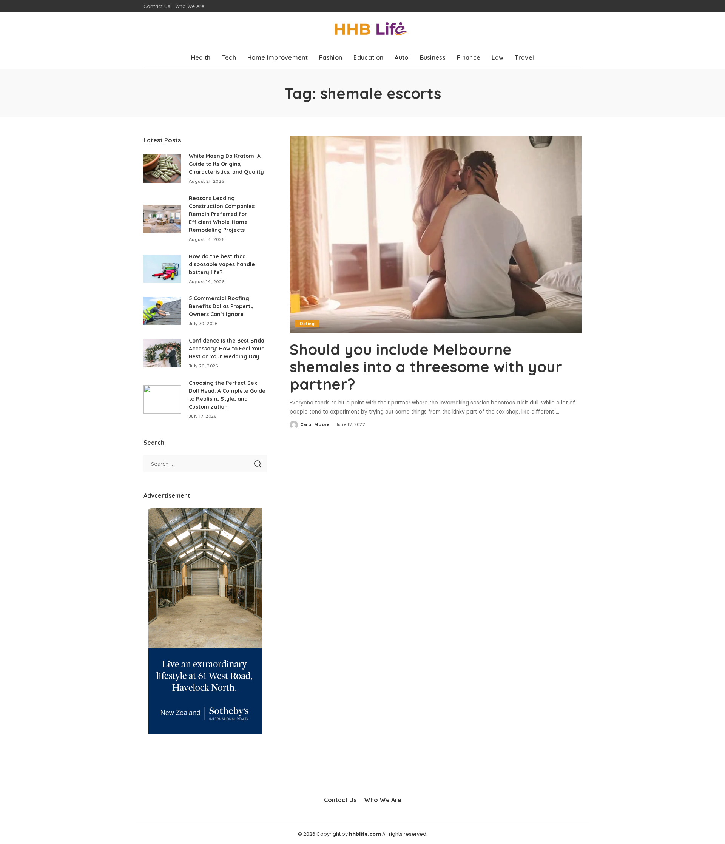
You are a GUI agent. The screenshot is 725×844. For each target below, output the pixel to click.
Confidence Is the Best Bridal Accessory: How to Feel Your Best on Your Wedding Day (227, 348)
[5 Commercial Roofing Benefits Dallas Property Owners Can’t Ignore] (162, 311)
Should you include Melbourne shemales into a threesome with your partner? (426, 366)
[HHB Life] (362, 29)
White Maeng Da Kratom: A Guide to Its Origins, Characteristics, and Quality (226, 164)
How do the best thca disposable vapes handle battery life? (222, 264)
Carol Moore (315, 424)
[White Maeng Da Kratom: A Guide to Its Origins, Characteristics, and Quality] (162, 168)
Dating (307, 323)
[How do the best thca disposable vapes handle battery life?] (162, 269)
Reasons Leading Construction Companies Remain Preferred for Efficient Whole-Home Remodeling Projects (222, 214)
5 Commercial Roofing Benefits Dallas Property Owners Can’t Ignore (221, 306)
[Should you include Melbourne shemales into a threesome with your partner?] (436, 234)
